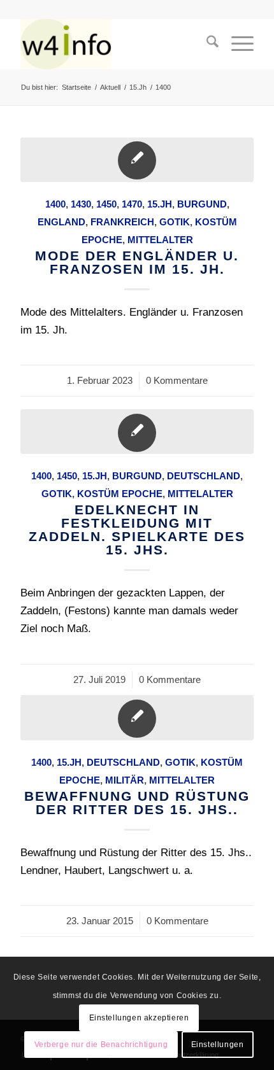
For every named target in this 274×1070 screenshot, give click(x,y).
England (61, 221)
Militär (124, 780)
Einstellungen (217, 1044)
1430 (81, 204)
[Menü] (236, 43)
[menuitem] (206, 43)
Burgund (202, 204)
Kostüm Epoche (119, 493)
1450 (106, 204)
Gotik (174, 221)
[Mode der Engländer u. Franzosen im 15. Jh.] (137, 159)
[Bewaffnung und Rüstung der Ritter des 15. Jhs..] (137, 718)
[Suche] (206, 43)
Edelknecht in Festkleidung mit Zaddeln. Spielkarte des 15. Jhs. (137, 529)
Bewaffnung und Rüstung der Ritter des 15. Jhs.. (137, 803)
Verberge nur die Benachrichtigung (101, 1044)
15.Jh (159, 204)
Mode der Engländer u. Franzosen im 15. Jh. (137, 262)
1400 (55, 204)
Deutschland (203, 475)
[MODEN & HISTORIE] (113, 43)
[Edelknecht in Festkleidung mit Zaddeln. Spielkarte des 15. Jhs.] (137, 431)
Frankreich (122, 221)
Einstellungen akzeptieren (139, 1017)
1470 (132, 204)
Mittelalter (160, 239)
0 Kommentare (177, 380)
